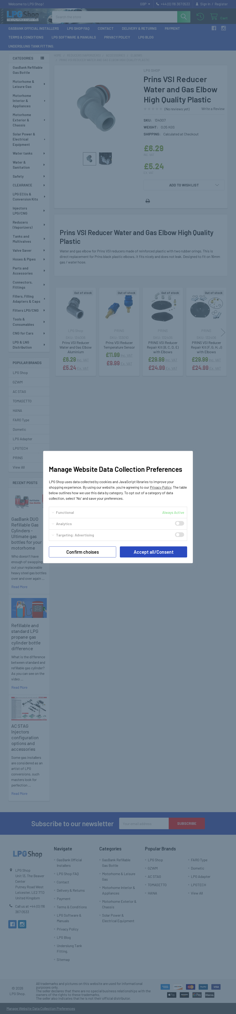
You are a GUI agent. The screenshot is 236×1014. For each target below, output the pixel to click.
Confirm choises (82, 552)
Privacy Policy (160, 487)
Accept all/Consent (154, 552)
